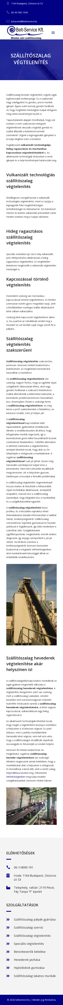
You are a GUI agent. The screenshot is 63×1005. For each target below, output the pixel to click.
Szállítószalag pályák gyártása (35, 919)
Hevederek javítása (27, 960)
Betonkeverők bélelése (30, 952)
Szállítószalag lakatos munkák (35, 976)
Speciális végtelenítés (29, 944)
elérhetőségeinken (15, 776)
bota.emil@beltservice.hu (24, 21)
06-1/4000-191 (23, 867)
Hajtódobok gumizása (29, 968)
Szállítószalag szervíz (28, 927)
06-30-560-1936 (19, 12)
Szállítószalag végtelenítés (32, 936)
